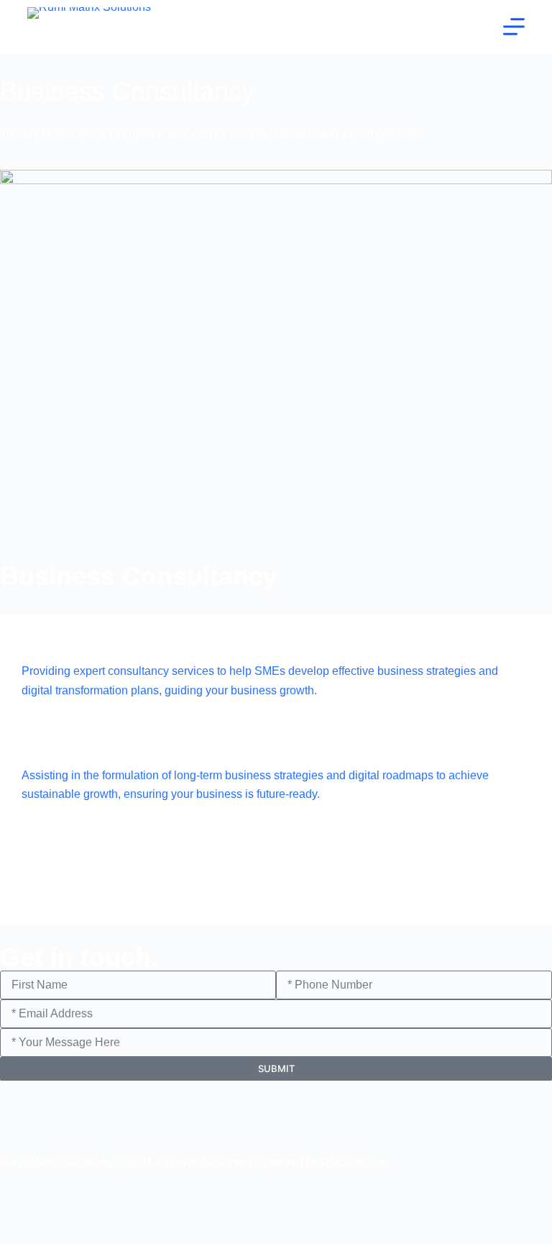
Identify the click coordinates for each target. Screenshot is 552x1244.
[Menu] (514, 26)
